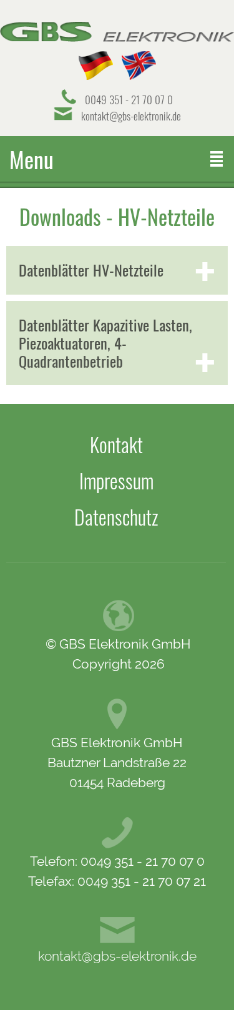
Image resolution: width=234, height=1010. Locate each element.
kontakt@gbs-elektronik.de (131, 116)
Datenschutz (116, 516)
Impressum (116, 480)
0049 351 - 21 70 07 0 (129, 99)
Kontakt (116, 444)
